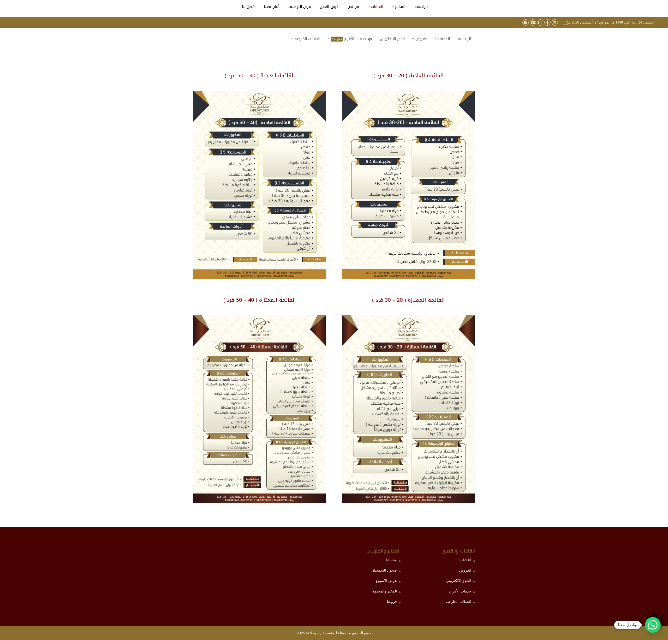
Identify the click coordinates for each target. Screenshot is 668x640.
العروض (465, 570)
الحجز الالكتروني (458, 581)
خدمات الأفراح (460, 591)
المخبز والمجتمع (385, 591)
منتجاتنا (391, 560)
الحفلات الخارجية (458, 602)
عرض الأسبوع (386, 581)
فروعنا (392, 602)
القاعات (465, 560)
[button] (655, 605)
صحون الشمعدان (384, 570)
